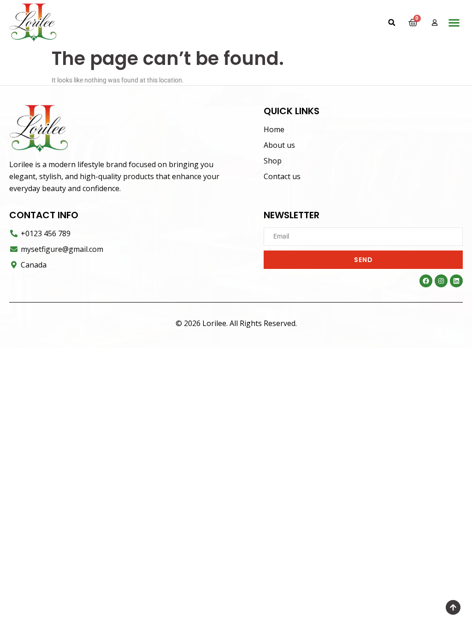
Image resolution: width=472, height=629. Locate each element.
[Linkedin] (456, 280)
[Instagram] (441, 280)
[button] (391, 22)
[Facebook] (425, 280)
